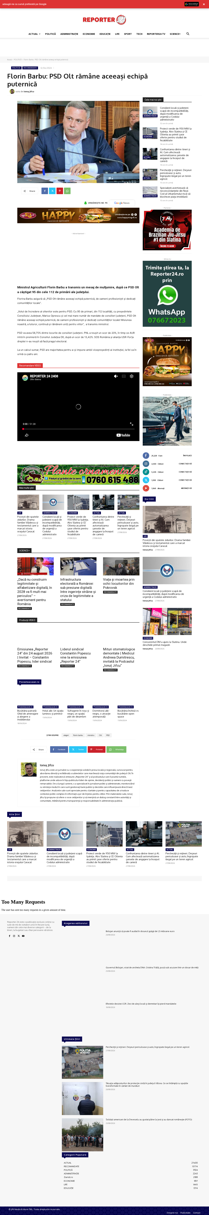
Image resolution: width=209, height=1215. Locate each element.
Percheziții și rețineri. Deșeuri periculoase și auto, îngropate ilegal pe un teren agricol (128, 522)
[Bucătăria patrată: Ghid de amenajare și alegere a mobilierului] (28, 696)
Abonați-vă (186, 488)
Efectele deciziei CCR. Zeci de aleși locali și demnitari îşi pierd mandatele (141, 1003)
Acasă (9, 59)
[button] (188, 34)
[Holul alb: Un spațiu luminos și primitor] (53, 696)
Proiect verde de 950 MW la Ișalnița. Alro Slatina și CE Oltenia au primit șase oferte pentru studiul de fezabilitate (78, 525)
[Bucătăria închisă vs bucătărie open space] (128, 696)
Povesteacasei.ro (29, 682)
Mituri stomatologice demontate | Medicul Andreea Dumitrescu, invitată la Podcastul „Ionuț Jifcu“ (119, 657)
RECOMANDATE (30, 68)
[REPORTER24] (104, 19)
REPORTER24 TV (156, 33)
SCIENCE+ (175, 33)
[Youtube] (23, 936)
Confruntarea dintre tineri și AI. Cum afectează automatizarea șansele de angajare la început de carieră (103, 525)
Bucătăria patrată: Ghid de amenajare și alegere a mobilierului (27, 715)
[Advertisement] (104, 49)
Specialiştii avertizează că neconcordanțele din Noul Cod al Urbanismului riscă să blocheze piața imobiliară (175, 192)
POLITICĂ (50, 33)
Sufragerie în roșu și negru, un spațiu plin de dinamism (78, 713)
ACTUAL (33, 33)
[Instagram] (14, 936)
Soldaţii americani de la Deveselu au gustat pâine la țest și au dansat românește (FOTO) (149, 1119)
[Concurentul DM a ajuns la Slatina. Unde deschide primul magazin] (167, 621)
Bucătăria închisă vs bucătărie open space (128, 713)
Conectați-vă (185, 464)
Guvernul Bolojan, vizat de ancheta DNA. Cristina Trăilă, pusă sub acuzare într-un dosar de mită (152, 967)
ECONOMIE (89, 33)
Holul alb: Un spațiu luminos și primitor (53, 712)
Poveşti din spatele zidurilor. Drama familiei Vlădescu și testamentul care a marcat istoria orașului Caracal (28, 524)
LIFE (117, 33)
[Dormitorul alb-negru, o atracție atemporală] (103, 696)
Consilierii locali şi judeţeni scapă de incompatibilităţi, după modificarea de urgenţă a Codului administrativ (52, 525)
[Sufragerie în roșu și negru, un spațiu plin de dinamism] (78, 696)
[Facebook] (44, 191)
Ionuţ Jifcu (29, 91)
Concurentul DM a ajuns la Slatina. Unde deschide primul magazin (165, 643)
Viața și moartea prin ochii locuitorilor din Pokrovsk (119, 584)
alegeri (66, 735)
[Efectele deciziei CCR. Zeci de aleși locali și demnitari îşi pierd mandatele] (82, 1019)
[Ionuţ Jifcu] (13, 91)
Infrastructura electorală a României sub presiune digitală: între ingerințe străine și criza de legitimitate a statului (78, 590)
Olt (100, 735)
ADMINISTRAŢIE (69, 33)
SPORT (128, 33)
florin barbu (78, 735)
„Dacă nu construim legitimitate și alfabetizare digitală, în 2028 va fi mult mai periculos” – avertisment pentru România (34, 592)
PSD (108, 735)
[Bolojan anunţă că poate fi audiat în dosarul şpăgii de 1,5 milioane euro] (82, 946)
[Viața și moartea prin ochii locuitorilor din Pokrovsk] (121, 566)
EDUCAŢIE (105, 33)
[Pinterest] (59, 191)
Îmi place (187, 455)
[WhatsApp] (67, 191)
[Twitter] (52, 191)
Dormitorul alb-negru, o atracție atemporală (102, 713)
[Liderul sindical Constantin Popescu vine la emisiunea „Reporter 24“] (78, 636)
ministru (91, 735)
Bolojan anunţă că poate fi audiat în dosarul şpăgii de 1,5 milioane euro (140, 931)
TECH (139, 33)
